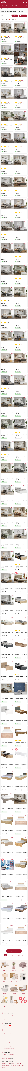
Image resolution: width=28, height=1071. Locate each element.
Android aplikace (9, 1054)
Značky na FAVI (7, 1035)
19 (25, 551)
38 (25, 925)
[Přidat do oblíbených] (26, 441)
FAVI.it (4, 1065)
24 (12, 67)
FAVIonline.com (6, 1058)
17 (12, 133)
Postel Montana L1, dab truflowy (9, 808)
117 (25, 727)
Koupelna (5, 993)
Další (12, 955)
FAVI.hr (22, 1063)
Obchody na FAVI (8, 1033)
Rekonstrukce (14, 981)
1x (21, 146)
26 (25, 859)
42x (8, 36)
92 (12, 89)
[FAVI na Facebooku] (4, 1025)
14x (8, 102)
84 (12, 375)
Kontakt (5, 1017)
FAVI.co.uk (13, 1065)
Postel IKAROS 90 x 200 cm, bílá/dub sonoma (12, 82)
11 (12, 463)
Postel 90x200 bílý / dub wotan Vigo (10, 940)
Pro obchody (7, 1042)
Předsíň (14, 1005)
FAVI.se (8, 1065)
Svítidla (5, 981)
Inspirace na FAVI (8, 1038)
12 (25, 177)
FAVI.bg (19, 1065)
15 (25, 353)
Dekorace (8, 5)
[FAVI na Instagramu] (7, 1025)
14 (25, 661)
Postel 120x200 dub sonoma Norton (10, 742)
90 (12, 617)
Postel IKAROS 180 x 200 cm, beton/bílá (11, 478)
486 (12, 23)
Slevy (23, 1005)
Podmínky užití (7, 1046)
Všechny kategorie (20, 6)
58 (12, 45)
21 (12, 727)
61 (25, 89)
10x (8, 58)
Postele (9, 8)
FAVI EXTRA (6, 1044)
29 (25, 67)
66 (25, 617)
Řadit (15, 15)
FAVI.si (3, 1067)
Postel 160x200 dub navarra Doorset (10, 830)
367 (25, 485)
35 (25, 23)
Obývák (14, 993)
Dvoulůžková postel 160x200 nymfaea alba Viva (13, 918)
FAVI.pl (8, 1063)
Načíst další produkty (13, 951)
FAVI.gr (23, 1065)
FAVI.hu (17, 1063)
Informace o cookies (9, 1048)
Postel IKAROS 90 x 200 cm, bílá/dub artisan (12, 346)
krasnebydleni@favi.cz (10, 1015)
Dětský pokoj (5, 1005)
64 (25, 111)
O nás (5, 1031)
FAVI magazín (7, 1040)
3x (8, 146)
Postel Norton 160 (19, 896)
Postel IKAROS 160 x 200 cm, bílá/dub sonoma (13, 38)
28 (25, 903)
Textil (13, 5)
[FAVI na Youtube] (10, 1025)
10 (25, 199)
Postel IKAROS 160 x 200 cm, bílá (9, 104)
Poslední (19, 955)
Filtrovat (24, 15)
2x (21, 36)
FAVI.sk (4, 1063)
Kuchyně (23, 981)
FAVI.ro (13, 1063)
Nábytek (3, 5)
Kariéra (5, 1019)
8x (21, 124)
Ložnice (23, 993)
